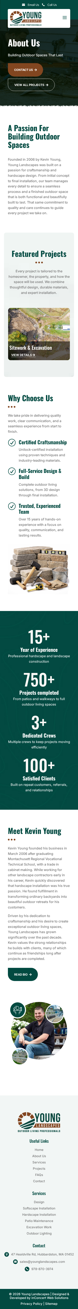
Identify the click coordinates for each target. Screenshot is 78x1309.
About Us (39, 1156)
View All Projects (31, 85)
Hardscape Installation (39, 1215)
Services (39, 1162)
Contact (39, 1181)
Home (39, 1150)
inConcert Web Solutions (49, 1298)
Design (39, 1202)
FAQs (39, 1175)
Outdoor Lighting (39, 1233)
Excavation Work (39, 1227)
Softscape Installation (39, 1208)
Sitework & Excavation (30, 347)
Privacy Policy (32, 1304)
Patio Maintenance (39, 1221)
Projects (39, 1169)
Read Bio (23, 974)
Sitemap (51, 1304)
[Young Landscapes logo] (25, 18)
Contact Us (25, 70)
